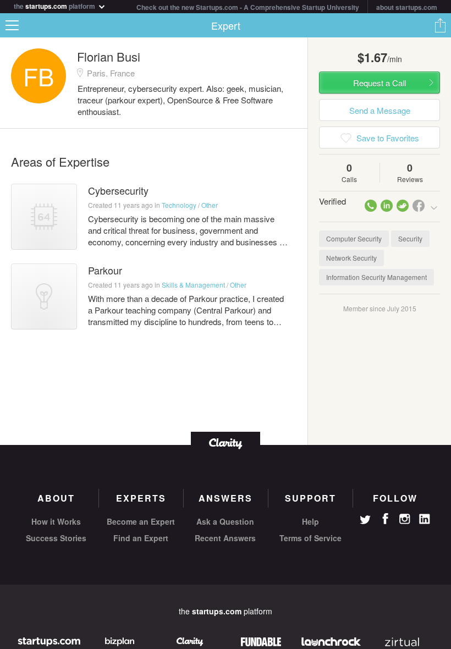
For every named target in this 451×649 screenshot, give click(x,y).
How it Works (56, 521)
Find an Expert (140, 537)
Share (440, 25)
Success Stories (56, 537)
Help (310, 521)
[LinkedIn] (424, 519)
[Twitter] (365, 520)
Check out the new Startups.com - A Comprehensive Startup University (247, 7)
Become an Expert (141, 521)
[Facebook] (385, 518)
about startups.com (406, 7)
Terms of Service (310, 537)
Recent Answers (225, 537)
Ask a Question (225, 521)
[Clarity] (225, 442)
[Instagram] (404, 519)
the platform (55, 5)
